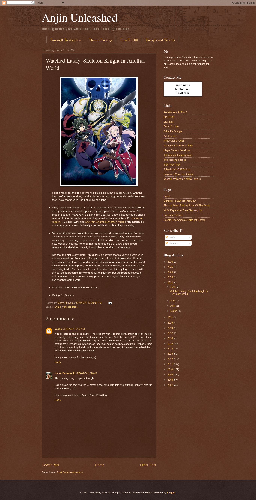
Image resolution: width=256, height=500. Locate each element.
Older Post (148, 465)
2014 (171, 348)
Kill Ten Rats (170, 136)
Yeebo (58, 329)
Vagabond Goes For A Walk (178, 174)
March (174, 311)
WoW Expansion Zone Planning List (183, 210)
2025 (171, 267)
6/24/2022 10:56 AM (74, 329)
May (173, 300)
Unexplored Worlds (160, 39)
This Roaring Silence (175, 159)
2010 (171, 369)
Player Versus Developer (177, 150)
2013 (171, 353)
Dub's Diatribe (171, 126)
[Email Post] (109, 302)
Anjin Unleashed (80, 17)
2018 (171, 328)
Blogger (171, 492)
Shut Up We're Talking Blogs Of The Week (187, 205)
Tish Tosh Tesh (172, 164)
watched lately (70, 306)
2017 (171, 333)
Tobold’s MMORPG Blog (177, 169)
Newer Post (50, 465)
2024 (171, 272)
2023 (171, 277)
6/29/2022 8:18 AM (86, 373)
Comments (174, 243)
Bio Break (169, 117)
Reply (58, 362)
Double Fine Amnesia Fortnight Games (185, 220)
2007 (171, 385)
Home (99, 465)
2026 (171, 261)
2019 (171, 322)
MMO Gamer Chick (174, 140)
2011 (171, 364)
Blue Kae (169, 121)
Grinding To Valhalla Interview (180, 200)
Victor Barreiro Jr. (65, 373)
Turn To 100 (129, 39)
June (173, 286)
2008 (171, 379)
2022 (171, 282)
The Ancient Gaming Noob (178, 155)
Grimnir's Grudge (173, 131)
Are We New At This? (175, 112)
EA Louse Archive (173, 215)
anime (57, 306)
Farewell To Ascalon (65, 39)
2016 (171, 338)
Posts (171, 237)
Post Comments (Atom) (70, 472)
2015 (171, 343)
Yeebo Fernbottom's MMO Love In (182, 179)
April (173, 305)
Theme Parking (100, 39)
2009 (171, 374)
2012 (171, 359)
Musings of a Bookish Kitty (178, 145)
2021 (171, 317)
